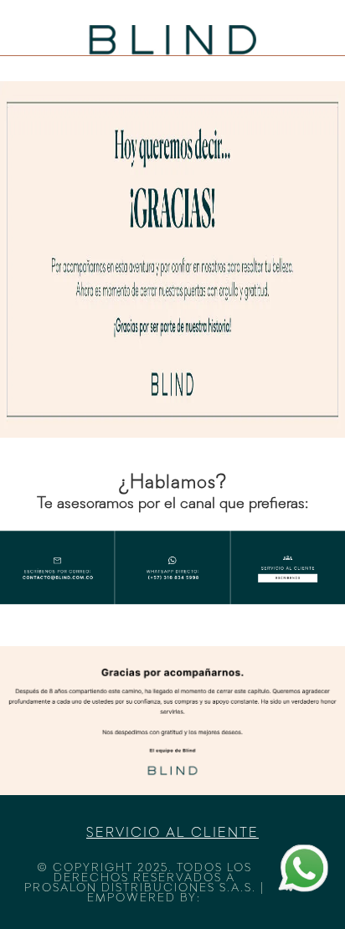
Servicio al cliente (172, 834)
